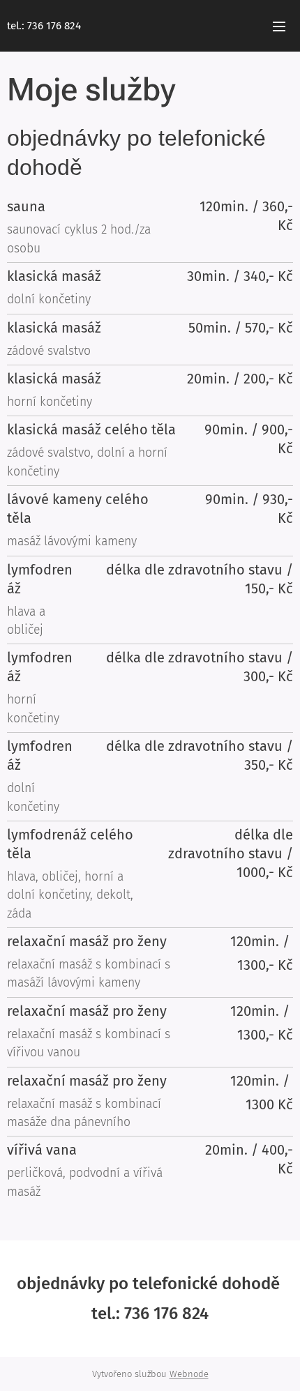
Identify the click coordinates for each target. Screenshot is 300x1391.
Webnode (189, 1374)
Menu (279, 26)
